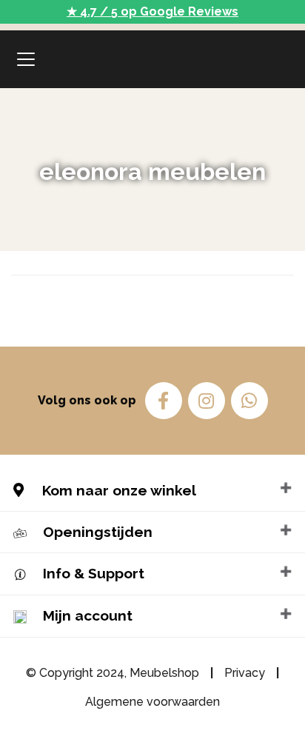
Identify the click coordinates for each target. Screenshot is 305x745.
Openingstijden (97, 532)
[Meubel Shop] (152, 59)
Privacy (244, 673)
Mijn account (88, 615)
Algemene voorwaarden (152, 702)
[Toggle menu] (26, 59)
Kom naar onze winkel (117, 490)
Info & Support (93, 573)
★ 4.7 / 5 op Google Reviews (152, 11)
